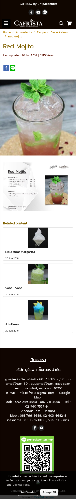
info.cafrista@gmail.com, (38, 393)
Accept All (49, 492)
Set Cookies (28, 492)
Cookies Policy (21, 484)
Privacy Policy (57, 480)
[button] (60, 23)
